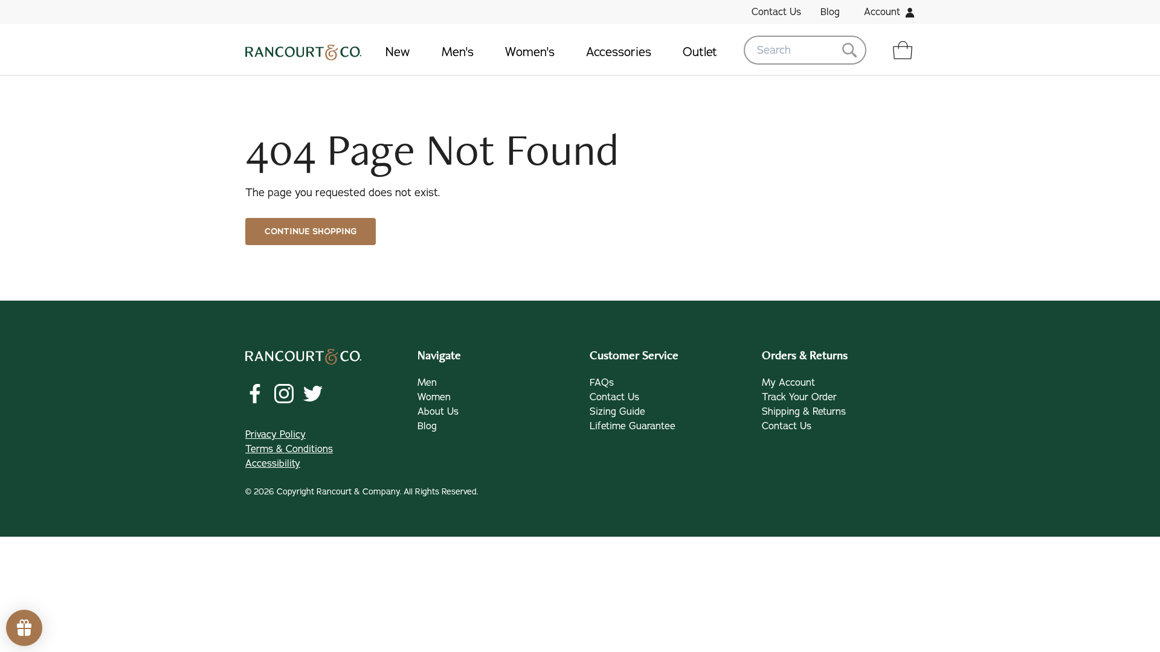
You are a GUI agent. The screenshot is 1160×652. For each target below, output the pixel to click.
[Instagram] (284, 393)
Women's (530, 52)
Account (882, 12)
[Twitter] (313, 393)
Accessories (618, 52)
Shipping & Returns (804, 411)
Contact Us (776, 12)
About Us (438, 411)
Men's (458, 52)
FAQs (602, 382)
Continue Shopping (310, 231)
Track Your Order (799, 397)
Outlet (700, 52)
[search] (805, 50)
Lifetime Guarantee (632, 426)
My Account (788, 382)
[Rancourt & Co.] (303, 50)
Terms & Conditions (289, 449)
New (397, 52)
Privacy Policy (275, 434)
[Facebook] (255, 393)
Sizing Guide (617, 411)
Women (434, 397)
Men (427, 382)
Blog (830, 12)
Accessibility (272, 463)
